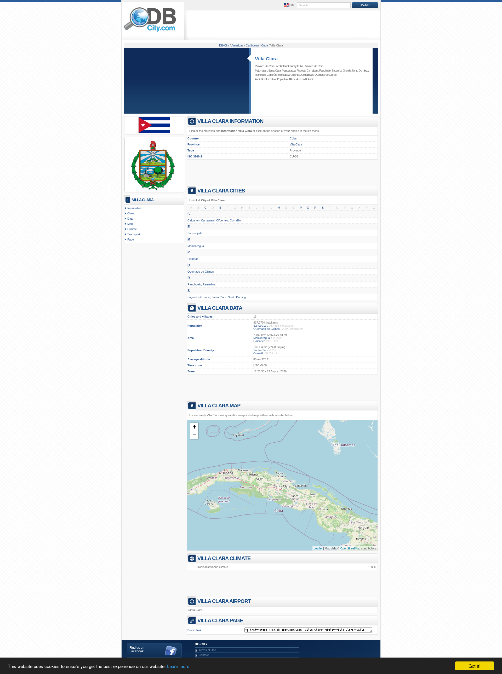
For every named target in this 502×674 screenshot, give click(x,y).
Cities (130, 213)
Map (130, 223)
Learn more (178, 666)
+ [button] (194, 427)
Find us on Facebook (136, 649)
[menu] (288, 5)
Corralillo (305, 74)
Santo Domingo (360, 70)
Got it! (475, 666)
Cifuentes (295, 74)
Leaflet (318, 548)
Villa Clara (266, 58)
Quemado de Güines (325, 74)
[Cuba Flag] (154, 132)
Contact (204, 655)
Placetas (301, 70)
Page (130, 239)
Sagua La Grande (341, 70)
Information (134, 208)
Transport (133, 234)
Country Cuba (295, 66)
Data (130, 218)
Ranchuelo (324, 70)
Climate (310, 79)
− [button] (194, 435)
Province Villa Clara (313, 66)
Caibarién (271, 74)
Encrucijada (283, 74)
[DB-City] (150, 31)
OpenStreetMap (350, 548)
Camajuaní (312, 70)
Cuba (293, 138)
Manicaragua (288, 70)
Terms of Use (207, 650)
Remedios (260, 74)
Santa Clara (274, 70)
